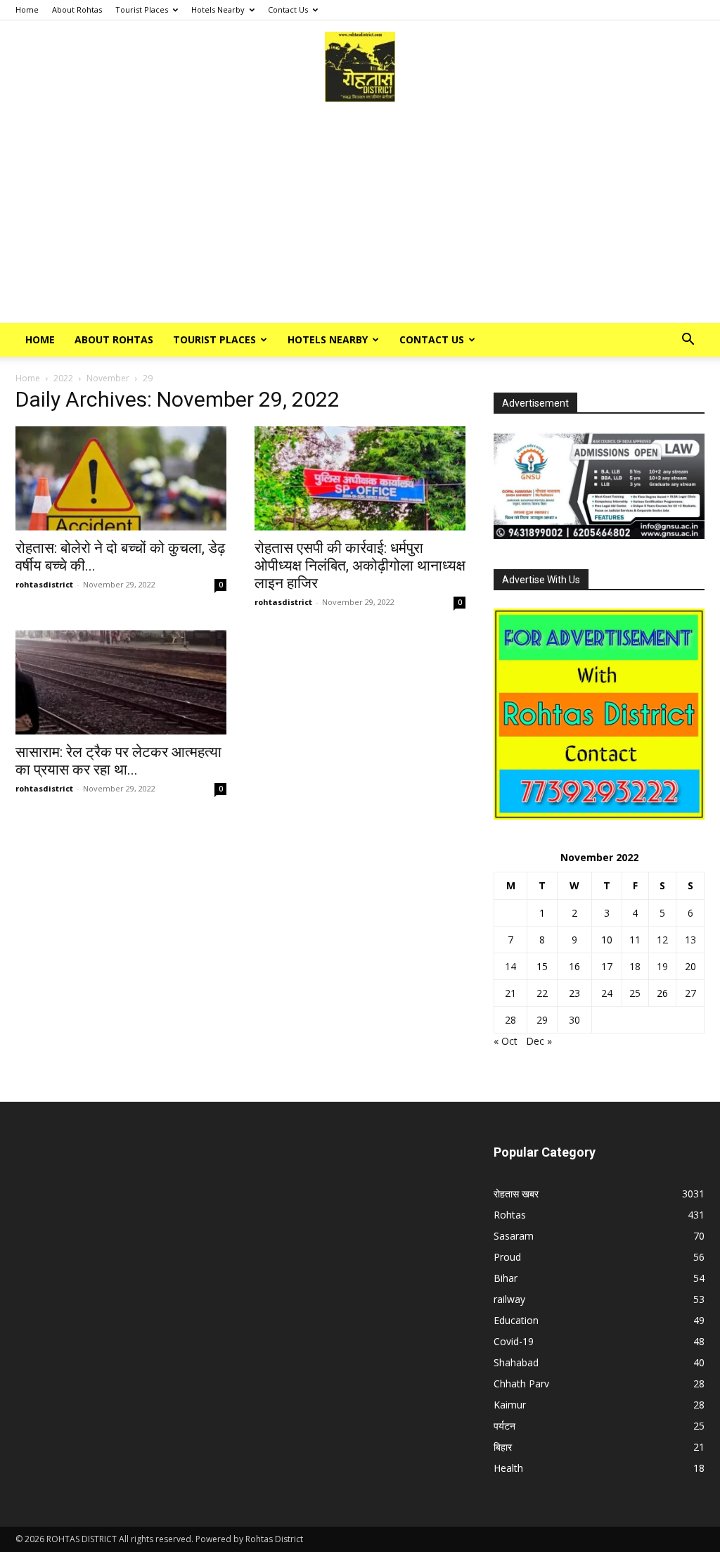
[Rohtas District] (360, 67)
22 (542, 993)
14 (510, 966)
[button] (688, 341)
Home (27, 9)
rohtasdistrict (44, 584)
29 (542, 1019)
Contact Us (288, 9)
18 (635, 966)
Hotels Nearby (218, 9)
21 (510, 993)
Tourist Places (141, 9)
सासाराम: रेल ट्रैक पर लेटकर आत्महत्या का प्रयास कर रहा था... (118, 761)
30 (574, 1019)
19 (662, 966)
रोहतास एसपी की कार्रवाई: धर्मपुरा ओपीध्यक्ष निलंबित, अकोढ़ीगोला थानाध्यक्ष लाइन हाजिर (360, 566)
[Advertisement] (360, 217)
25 (635, 993)
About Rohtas (77, 9)
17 (606, 966)
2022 (63, 378)
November (107, 378)
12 (662, 939)
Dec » (539, 1041)
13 (690, 939)
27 (690, 993)
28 (510, 1019)
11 (635, 939)
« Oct (506, 1041)
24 (606, 993)
